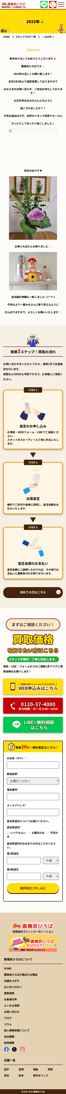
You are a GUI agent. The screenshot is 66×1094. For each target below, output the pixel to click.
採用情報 (9, 1043)
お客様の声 (10, 999)
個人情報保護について (17, 1030)
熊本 (21, 1075)
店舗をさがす (11, 981)
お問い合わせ (11, 1012)
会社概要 (9, 1036)
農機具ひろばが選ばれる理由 (20, 974)
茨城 (50, 1069)
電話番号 (12, 789)
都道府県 (12, 774)
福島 (35, 1069)
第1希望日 (13, 853)
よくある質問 (11, 1005)
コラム (8, 1024)
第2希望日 (13, 869)
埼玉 (6, 1075)
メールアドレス (16, 805)
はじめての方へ (13, 987)
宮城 (21, 1069)
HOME (8, 968)
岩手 (6, 1069)
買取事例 (9, 993)
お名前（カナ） (16, 758)
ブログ (8, 1018)
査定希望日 (14, 827)
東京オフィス (40, 1075)
